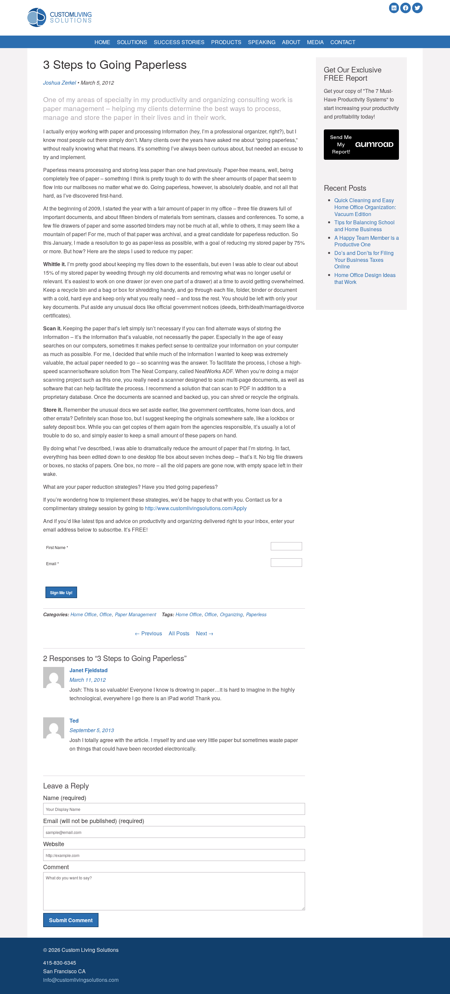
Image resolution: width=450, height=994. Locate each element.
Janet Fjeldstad (89, 670)
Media (315, 42)
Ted (74, 720)
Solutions (132, 42)
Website (53, 843)
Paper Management (135, 614)
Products (226, 42)
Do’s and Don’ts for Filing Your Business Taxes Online (364, 259)
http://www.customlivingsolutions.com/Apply (196, 508)
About (291, 42)
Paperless (256, 614)
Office (105, 614)
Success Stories (179, 42)
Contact (342, 42)
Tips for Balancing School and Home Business (364, 225)
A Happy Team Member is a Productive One (366, 241)
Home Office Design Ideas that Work (365, 278)
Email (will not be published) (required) (93, 820)
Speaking (261, 42)
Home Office (83, 614)
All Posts (179, 633)
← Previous (148, 633)
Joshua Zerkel (59, 82)
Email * (52, 563)
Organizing (231, 614)
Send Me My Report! (341, 144)
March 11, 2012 (88, 679)
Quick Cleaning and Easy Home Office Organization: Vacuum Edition (365, 207)
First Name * (57, 547)
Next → (204, 633)
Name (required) (64, 797)
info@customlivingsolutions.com (81, 979)
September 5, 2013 (92, 730)
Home (102, 42)
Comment (56, 866)
